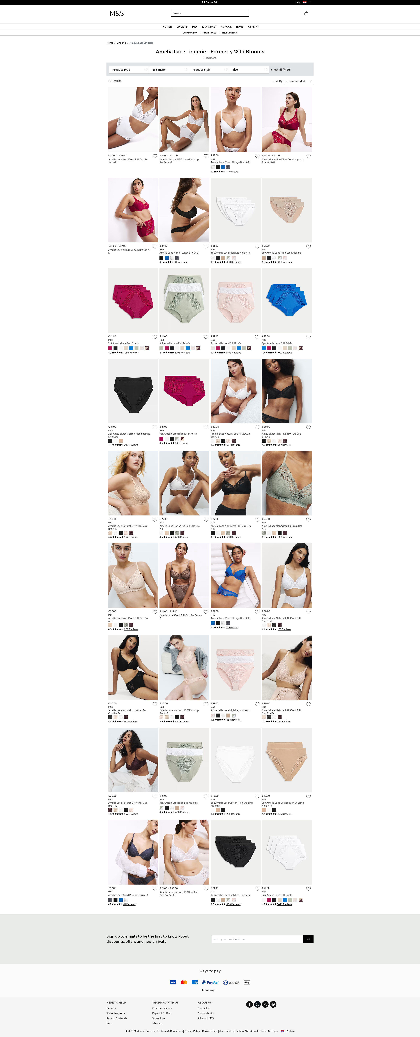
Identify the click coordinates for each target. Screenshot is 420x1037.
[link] (304, 2)
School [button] (226, 26)
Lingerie (121, 42)
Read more (210, 57)
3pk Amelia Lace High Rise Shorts (178, 433)
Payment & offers (161, 1013)
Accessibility (226, 1031)
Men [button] (195, 26)
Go (308, 939)
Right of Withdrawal (247, 1031)
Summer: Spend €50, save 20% (210, 2)
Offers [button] (253, 26)
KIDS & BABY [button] (209, 26)
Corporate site (206, 1013)
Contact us (204, 1008)
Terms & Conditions (172, 1031)
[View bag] (306, 13)
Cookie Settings (269, 1031)
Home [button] (239, 26)
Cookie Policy (210, 1031)
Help (109, 1023)
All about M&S (206, 1018)
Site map (157, 1023)
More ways (209, 990)
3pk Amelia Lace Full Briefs (123, 343)
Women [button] (167, 26)
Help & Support (229, 33)
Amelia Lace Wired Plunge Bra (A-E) (230, 162)
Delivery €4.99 (190, 33)
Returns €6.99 (209, 33)
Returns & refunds (116, 1018)
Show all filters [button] (280, 69)
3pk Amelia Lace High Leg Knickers (230, 252)
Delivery (111, 1008)
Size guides (158, 1018)
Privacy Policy (192, 1031)
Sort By (277, 81)
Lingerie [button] (182, 26)
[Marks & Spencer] (117, 13)
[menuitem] (167, 26)
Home (109, 42)
